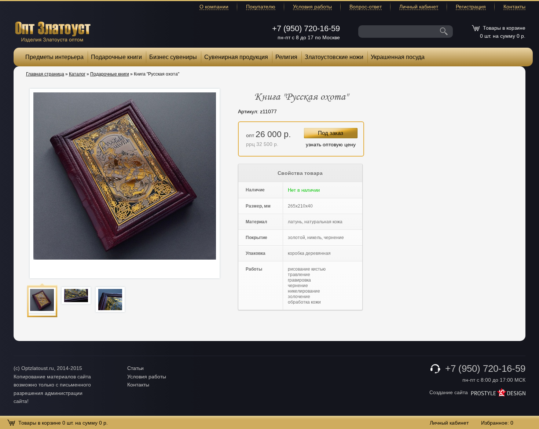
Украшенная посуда (398, 57)
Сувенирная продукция (236, 57)
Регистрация (471, 7)
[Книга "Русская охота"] (42, 299)
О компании (213, 7)
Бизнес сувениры (173, 57)
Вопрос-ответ (365, 7)
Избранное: (497, 423)
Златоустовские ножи (334, 57)
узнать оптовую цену (331, 144)
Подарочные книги (116, 57)
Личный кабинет (418, 7)
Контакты (514, 7)
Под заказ (330, 133)
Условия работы (312, 7)
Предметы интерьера (54, 57)
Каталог (77, 74)
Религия (286, 57)
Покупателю (260, 7)
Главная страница (45, 74)
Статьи (135, 368)
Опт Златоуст (53, 31)
